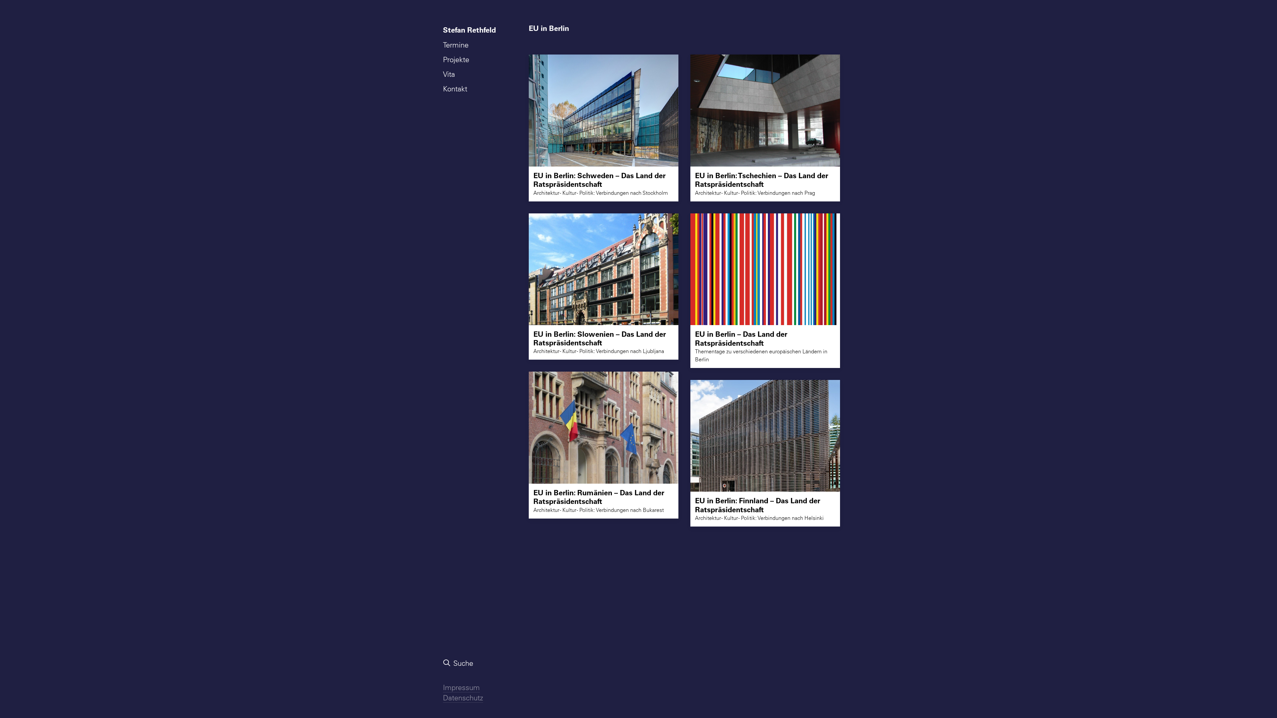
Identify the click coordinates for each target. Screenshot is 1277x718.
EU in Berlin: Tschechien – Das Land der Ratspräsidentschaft (761, 180)
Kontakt (455, 88)
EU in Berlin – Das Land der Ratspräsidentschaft (741, 338)
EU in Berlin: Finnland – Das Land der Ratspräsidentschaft (757, 505)
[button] (603, 111)
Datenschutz (463, 697)
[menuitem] (471, 30)
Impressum (461, 687)
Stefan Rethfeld (469, 30)
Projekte (456, 59)
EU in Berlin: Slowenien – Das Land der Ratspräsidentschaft (599, 338)
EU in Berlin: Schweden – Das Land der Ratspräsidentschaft (599, 180)
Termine (456, 45)
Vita (449, 74)
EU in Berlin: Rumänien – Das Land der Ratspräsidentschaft (598, 497)
